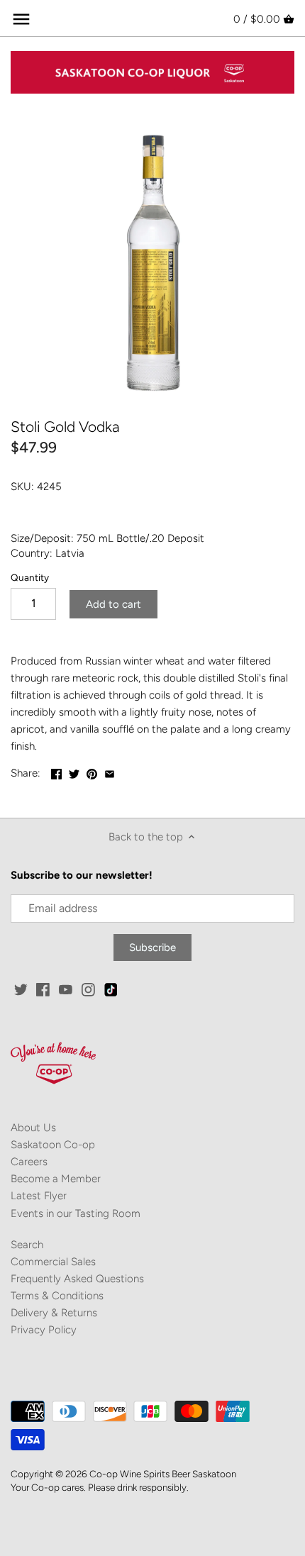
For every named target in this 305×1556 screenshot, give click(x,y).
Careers (29, 1161)
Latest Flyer (39, 1195)
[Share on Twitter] (74, 771)
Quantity (30, 577)
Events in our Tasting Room (75, 1213)
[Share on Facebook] (56, 771)
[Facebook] (43, 989)
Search (27, 1244)
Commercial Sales (53, 1261)
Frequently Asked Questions (77, 1278)
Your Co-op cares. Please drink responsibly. (100, 1487)
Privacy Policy (44, 1329)
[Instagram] (88, 989)
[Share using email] (109, 771)
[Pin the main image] (92, 771)
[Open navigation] (21, 19)
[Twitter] (21, 989)
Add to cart (113, 604)
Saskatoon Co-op (53, 1144)
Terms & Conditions (57, 1295)
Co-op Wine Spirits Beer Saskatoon (162, 1473)
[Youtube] (65, 989)
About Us (33, 1127)
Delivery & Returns (54, 1312)
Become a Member (56, 1178)
